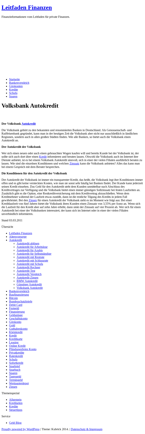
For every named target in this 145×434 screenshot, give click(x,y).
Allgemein (15, 399)
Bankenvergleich (19, 82)
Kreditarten (15, 403)
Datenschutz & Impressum (86, 429)
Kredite (13, 89)
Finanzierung (17, 311)
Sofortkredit (16, 362)
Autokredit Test (26, 270)
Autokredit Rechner (28, 267)
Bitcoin (13, 298)
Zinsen (33, 200)
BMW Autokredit (27, 281)
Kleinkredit (15, 332)
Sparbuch (14, 369)
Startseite (14, 79)
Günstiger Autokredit (29, 284)
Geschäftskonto (18, 318)
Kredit (43, 156)
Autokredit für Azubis (30, 250)
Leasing (14, 342)
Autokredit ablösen (28, 243)
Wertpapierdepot (19, 383)
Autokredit (29, 123)
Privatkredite (16, 352)
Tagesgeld (15, 376)
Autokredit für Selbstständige (34, 253)
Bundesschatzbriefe (20, 301)
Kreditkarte (15, 339)
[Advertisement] (72, 48)
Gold (12, 325)
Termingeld (16, 380)
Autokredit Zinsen (27, 277)
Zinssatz (74, 163)
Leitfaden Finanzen (27, 7)
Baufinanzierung (19, 294)
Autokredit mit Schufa (30, 264)
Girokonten (16, 86)
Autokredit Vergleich (29, 274)
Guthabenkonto (18, 328)
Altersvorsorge (18, 236)
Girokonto (15, 322)
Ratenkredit (16, 356)
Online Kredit (17, 345)
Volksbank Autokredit (30, 287)
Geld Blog (15, 422)
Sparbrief (14, 366)
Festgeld (14, 308)
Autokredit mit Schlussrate (32, 260)
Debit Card (15, 304)
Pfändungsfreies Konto (22, 349)
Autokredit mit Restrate (30, 257)
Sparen (13, 96)
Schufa (13, 93)
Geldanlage (16, 315)
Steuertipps (15, 409)
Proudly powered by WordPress (20, 429)
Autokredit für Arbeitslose (32, 246)
